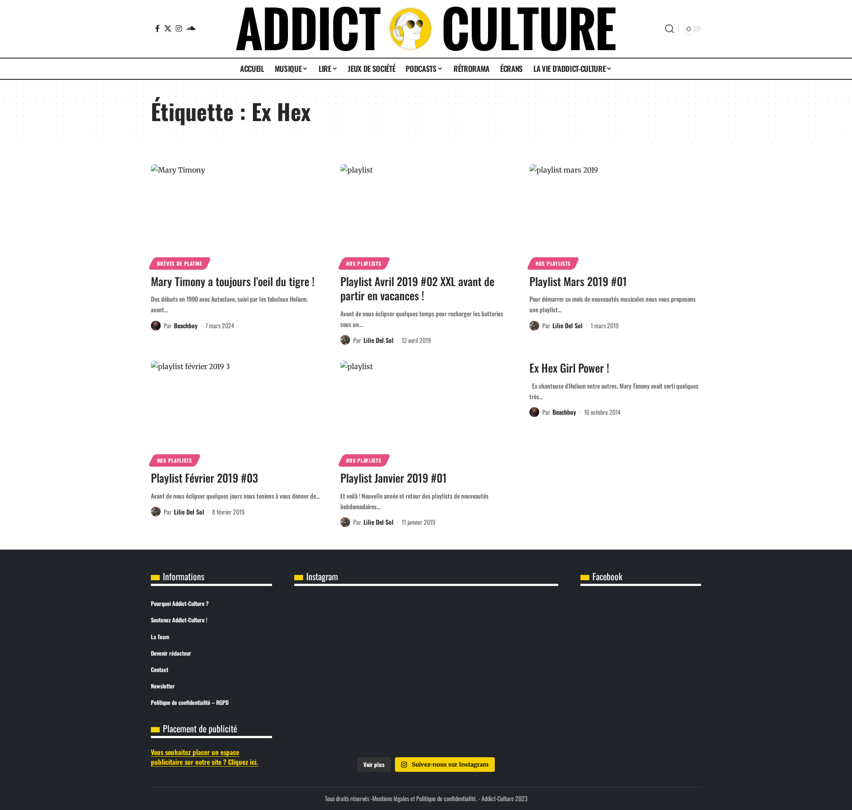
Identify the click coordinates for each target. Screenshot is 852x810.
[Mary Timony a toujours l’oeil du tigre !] (237, 215)
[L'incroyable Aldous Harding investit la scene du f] (426, 675)
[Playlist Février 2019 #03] (237, 412)
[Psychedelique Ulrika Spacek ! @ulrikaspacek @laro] (337, 675)
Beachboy (185, 325)
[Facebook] (157, 28)
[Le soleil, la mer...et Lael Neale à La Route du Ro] (337, 725)
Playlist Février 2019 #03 (204, 477)
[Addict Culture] (425, 29)
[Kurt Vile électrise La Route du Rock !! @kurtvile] (514, 624)
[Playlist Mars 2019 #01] (615, 215)
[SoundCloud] (190, 28)
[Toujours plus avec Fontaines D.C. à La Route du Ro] (337, 624)
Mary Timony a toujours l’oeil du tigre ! (233, 281)
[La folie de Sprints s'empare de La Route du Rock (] (426, 725)
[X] (168, 28)
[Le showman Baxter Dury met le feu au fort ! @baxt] (514, 725)
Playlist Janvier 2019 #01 (393, 477)
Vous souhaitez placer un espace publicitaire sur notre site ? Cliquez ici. (204, 757)
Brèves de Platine (179, 263)
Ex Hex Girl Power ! (569, 367)
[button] (669, 28)
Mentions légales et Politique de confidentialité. (424, 798)
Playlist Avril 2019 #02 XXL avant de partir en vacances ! (417, 288)
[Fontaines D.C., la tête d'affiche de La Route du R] (426, 624)
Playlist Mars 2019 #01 (578, 281)
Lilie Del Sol (378, 340)
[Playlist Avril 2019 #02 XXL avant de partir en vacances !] (426, 215)
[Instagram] (179, 28)
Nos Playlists (363, 263)
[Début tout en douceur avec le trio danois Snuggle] (514, 675)
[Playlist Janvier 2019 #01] (426, 412)
